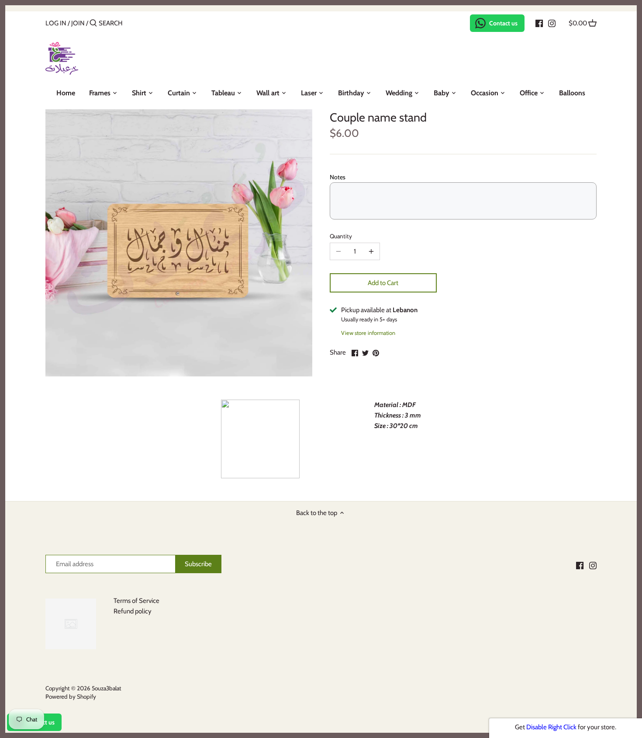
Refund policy (133, 611)
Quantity (341, 236)
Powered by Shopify (70, 696)
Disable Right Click (551, 727)
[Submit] (93, 23)
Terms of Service (136, 601)
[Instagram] (552, 22)
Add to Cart (383, 283)
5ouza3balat (106, 688)
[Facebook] (539, 22)
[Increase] (371, 251)
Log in (55, 23)
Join (78, 23)
